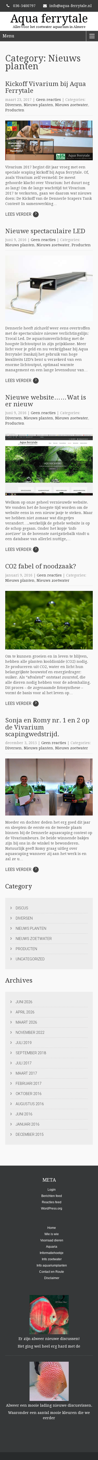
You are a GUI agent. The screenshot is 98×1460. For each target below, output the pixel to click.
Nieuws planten (38, 105)
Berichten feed (51, 1196)
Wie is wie (51, 1234)
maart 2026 (26, 1022)
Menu (8, 35)
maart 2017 (26, 1073)
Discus (22, 908)
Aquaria (51, 1246)
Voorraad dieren (51, 1240)
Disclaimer (51, 1278)
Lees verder (21, 214)
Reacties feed (51, 1202)
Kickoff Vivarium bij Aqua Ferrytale (45, 87)
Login (52, 1189)
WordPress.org (51, 1208)
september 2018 (31, 1053)
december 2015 (30, 1134)
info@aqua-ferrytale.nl (70, 6)
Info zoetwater (52, 1259)
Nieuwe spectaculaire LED (45, 231)
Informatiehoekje (52, 1253)
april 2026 (25, 1012)
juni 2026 (24, 1002)
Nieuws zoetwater (71, 105)
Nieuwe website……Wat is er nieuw (45, 401)
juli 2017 (24, 1063)
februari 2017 (29, 1083)
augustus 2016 (30, 1104)
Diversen (13, 105)
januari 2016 (27, 1124)
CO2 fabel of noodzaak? (40, 566)
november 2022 (30, 1032)
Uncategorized (30, 959)
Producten (14, 110)
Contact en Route (51, 1272)
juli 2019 (24, 1043)
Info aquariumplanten (52, 1265)
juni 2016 (24, 1114)
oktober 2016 (29, 1094)
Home (51, 1228)
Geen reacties (48, 100)
